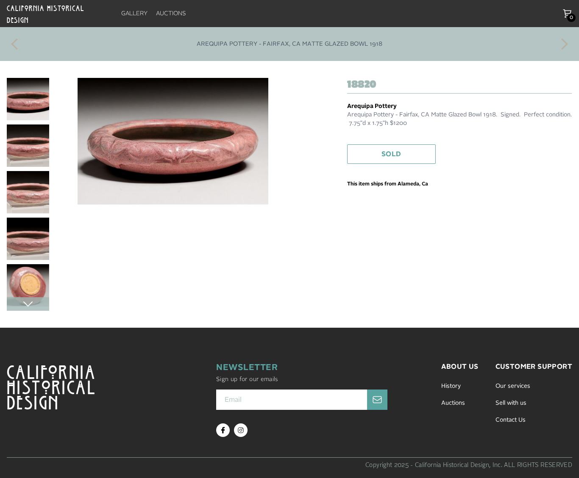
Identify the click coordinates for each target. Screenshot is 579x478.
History (451, 386)
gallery (134, 14)
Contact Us (510, 420)
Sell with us (510, 403)
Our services (512, 386)
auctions (171, 14)
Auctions (453, 403)
